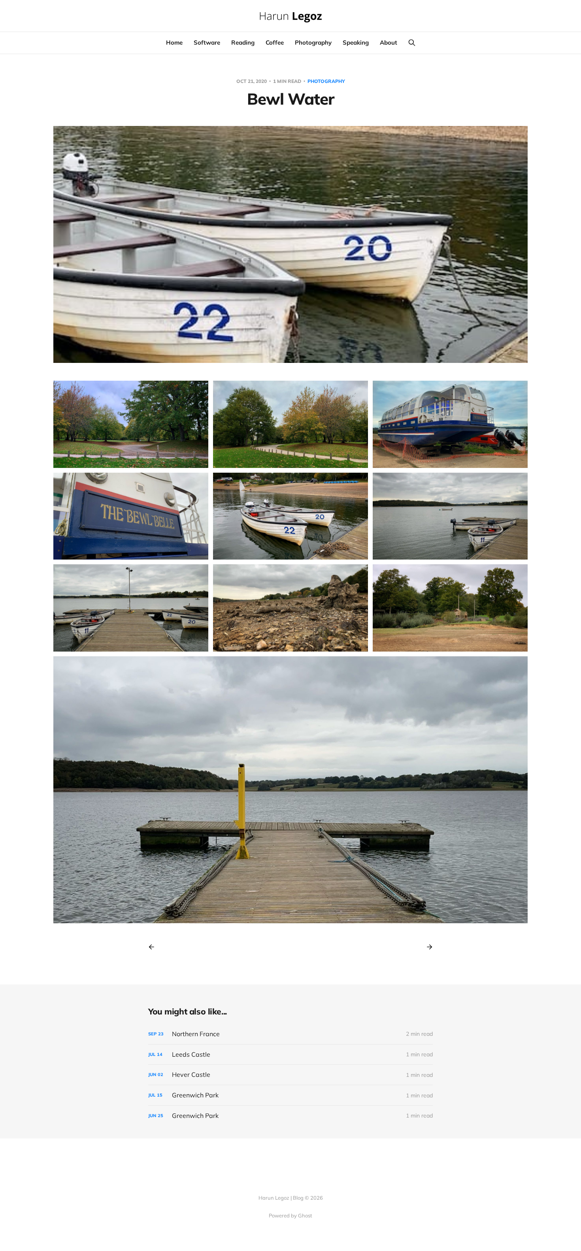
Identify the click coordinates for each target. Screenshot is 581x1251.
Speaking (356, 42)
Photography (313, 42)
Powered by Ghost (290, 1215)
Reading (243, 42)
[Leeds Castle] (290, 1054)
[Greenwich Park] (290, 1095)
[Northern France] (290, 1034)
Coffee (275, 42)
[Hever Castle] (290, 1075)
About (388, 42)
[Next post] (427, 947)
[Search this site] (412, 43)
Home (174, 42)
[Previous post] (154, 947)
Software (207, 42)
